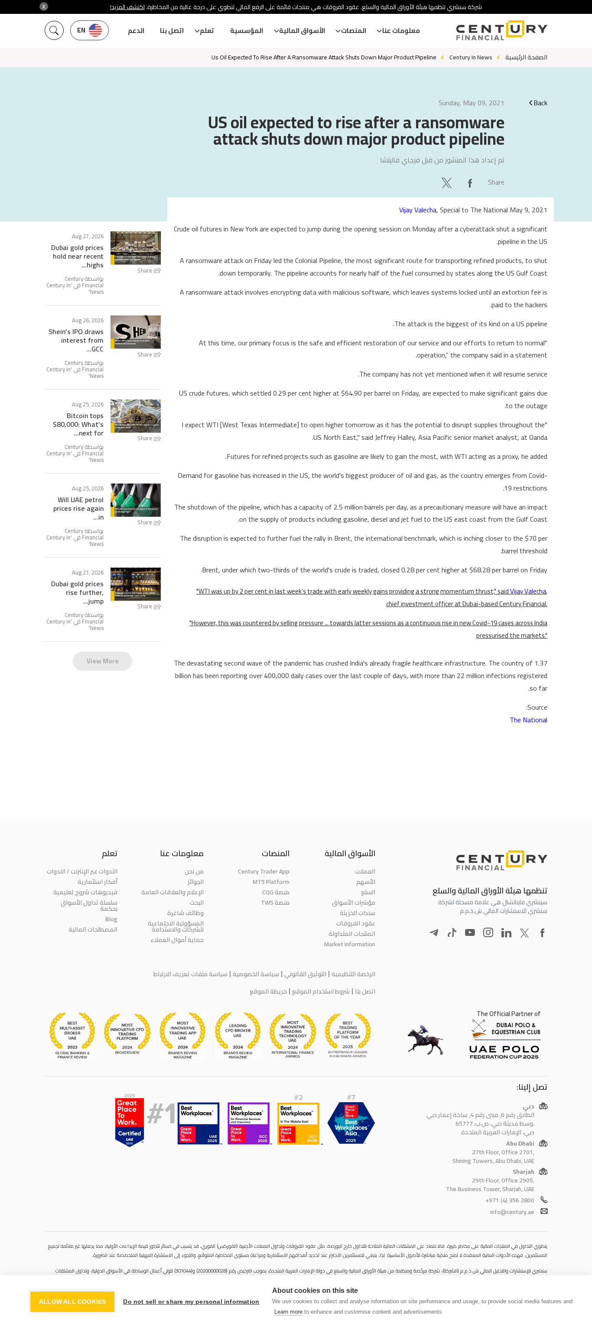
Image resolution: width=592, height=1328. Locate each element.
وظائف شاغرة (185, 913)
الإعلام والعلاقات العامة (172, 892)
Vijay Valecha (417, 209)
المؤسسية (246, 30)
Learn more (288, 1312)
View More (103, 661)
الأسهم (365, 882)
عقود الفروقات (355, 923)
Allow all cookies (72, 1302)
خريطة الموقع (268, 991)
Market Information (349, 944)
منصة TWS (275, 902)
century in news (470, 57)
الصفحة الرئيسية (526, 57)
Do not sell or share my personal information (191, 1302)
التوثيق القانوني (305, 974)
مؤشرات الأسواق (353, 902)
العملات (365, 871)
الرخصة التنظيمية (353, 974)
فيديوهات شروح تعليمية (85, 892)
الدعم (136, 30)
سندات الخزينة (357, 913)
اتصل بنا (172, 30)
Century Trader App (263, 871)
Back (540, 102)
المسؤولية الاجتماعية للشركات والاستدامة (175, 926)
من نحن (194, 871)
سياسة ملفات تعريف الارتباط (190, 974)
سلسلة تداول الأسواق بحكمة (89, 905)
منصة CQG (275, 892)
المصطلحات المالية (92, 929)
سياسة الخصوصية (256, 974)
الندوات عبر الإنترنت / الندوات (82, 871)
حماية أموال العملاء (176, 940)
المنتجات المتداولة (352, 934)
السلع (368, 892)
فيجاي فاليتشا (400, 159)
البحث (196, 902)
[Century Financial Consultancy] (501, 29)
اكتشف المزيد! (127, 7)
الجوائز (195, 882)
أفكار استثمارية (97, 882)
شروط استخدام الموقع (321, 991)
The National (528, 719)
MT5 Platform (271, 882)
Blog (111, 919)
